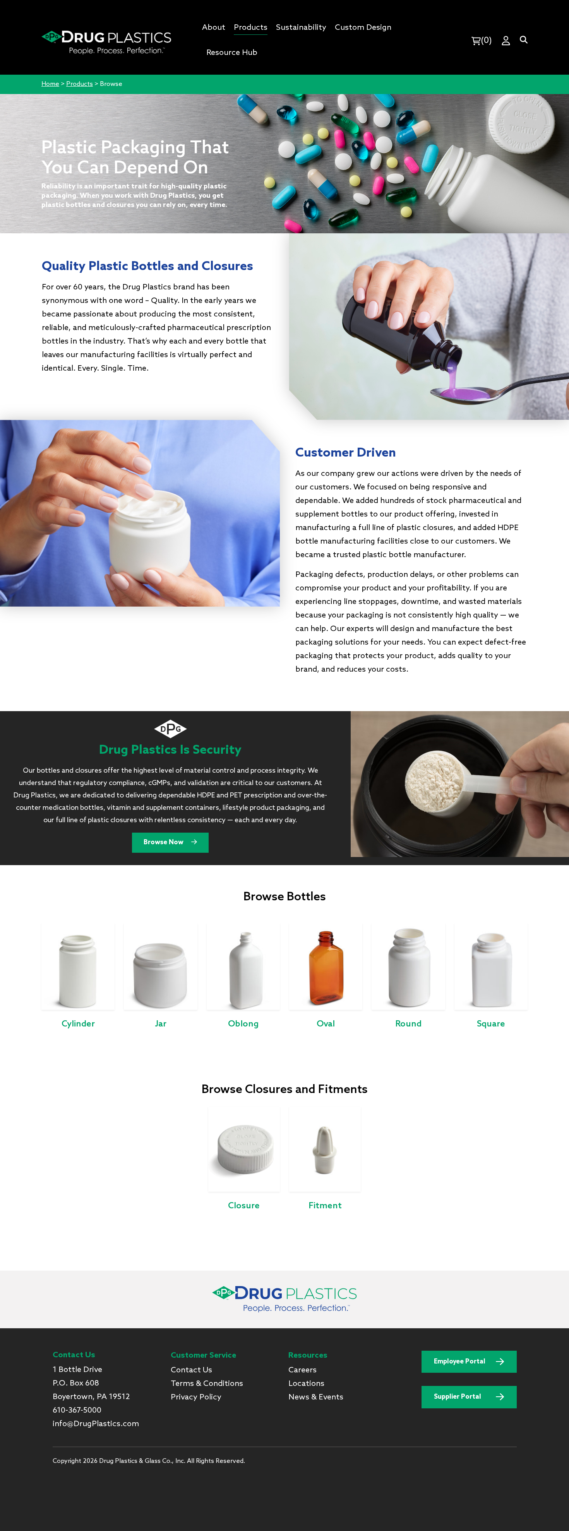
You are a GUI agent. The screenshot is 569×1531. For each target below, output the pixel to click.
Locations (306, 1384)
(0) (486, 41)
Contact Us (191, 1370)
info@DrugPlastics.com (96, 1424)
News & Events (315, 1397)
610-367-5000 (77, 1410)
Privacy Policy (196, 1397)
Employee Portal (459, 1362)
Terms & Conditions (207, 1384)
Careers (302, 1370)
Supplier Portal (457, 1397)
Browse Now (164, 842)
